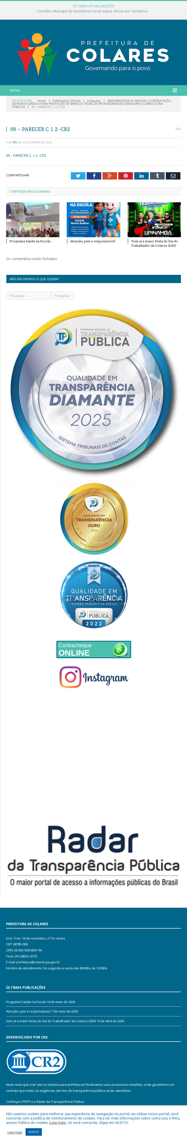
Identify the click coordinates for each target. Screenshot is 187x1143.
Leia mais (57, 1122)
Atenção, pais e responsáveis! (92, 241)
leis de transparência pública (83, 1090)
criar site (35, 1084)
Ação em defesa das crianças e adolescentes (92, 11)
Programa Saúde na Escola (29, 241)
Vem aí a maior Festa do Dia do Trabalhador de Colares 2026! (154, 243)
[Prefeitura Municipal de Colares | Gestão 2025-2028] (93, 53)
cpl (14, 142)
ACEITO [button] (33, 1132)
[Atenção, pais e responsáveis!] (93, 219)
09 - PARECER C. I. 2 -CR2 (26, 155)
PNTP (26, 1101)
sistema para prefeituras (65, 1084)
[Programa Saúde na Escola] (32, 219)
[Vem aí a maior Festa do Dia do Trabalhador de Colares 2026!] (154, 219)
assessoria (119, 1084)
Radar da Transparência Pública (60, 1101)
